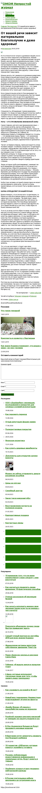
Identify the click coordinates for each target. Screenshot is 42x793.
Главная (4, 26)
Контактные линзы (14, 523)
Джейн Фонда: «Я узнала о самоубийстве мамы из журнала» (21, 708)
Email (3, 386)
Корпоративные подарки (17, 515)
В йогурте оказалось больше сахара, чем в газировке (22, 558)
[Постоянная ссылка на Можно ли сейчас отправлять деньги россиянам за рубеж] (9, 470)
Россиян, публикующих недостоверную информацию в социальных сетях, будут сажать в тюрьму (21, 758)
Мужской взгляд (11, 19)
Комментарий (6, 364)
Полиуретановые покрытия (18, 429)
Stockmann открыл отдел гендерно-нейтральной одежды (22, 770)
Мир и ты (8, 14)
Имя (2, 382)
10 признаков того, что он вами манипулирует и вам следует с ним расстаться (22, 578)
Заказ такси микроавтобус (17, 498)
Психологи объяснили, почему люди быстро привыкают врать (22, 627)
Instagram (25, 296)
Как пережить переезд (16, 414)
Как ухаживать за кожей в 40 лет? (21, 690)
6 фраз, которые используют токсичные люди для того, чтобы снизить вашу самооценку (21, 676)
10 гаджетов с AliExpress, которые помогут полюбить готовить (21, 746)
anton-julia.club (35, 293)
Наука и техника (11, 21)
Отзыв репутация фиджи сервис (20, 422)
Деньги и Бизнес (11, 23)
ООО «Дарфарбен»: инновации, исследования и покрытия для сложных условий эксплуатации (20, 405)
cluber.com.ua (13, 299)
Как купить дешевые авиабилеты (21, 448)
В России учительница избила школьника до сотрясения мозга (20, 779)
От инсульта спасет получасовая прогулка (18, 532)
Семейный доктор (14, 491)
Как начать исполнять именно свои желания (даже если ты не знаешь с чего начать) (22, 608)
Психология (9, 12)
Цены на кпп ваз (13, 483)
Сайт (2, 390)
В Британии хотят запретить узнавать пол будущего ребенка (23, 737)
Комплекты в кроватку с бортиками (18, 338)
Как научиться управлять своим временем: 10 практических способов (22, 588)
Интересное (9, 16)
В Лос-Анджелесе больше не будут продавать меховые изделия (22, 727)
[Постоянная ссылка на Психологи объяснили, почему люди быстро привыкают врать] (9, 622)
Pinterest (33, 296)
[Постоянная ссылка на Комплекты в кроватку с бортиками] (17, 334)
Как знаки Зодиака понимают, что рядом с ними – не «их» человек (21, 347)
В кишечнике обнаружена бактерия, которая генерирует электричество (23, 549)
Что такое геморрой (10, 311)
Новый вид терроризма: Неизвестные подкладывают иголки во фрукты (23, 698)
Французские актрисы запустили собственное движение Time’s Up (20, 646)
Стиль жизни (10, 17)
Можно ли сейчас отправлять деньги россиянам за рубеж (22, 475)
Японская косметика (15, 441)
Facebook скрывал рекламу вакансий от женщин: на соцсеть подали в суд (22, 718)
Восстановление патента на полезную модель (18, 507)
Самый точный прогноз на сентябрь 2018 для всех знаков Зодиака (22, 637)
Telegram (17, 296)
